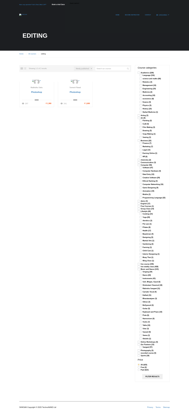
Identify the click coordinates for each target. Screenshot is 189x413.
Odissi (146, 302)
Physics (147, 105)
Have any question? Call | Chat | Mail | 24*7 (33, 4)
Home (117, 15)
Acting (144, 115)
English (145, 204)
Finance (147, 143)
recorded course (148, 353)
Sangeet (147, 347)
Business (146, 141)
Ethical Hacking (150, 181)
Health (147, 231)
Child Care (148, 251)
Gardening (148, 244)
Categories (163, 15)
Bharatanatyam (150, 298)
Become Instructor (132, 15)
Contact (148, 15)
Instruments (149, 278)
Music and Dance (150, 269)
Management (149, 85)
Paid (144, 370)
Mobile (146, 194)
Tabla (146, 325)
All (144, 365)
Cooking (148, 214)
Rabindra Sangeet (151, 288)
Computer (146, 165)
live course (147, 264)
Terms (158, 407)
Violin (146, 322)
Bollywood (148, 305)
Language (149, 75)
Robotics (147, 82)
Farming (147, 247)
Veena (146, 335)
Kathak (147, 295)
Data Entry (148, 174)
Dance (147, 275)
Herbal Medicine (150, 112)
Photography (147, 350)
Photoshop (36, 92)
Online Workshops (149, 342)
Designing (148, 237)
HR (145, 157)
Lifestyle (146, 211)
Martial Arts (148, 241)
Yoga (146, 217)
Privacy (150, 407)
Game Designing (150, 188)
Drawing (147, 131)
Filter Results (152, 377)
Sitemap (166, 407)
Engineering (149, 89)
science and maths (152, 79)
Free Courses (147, 206)
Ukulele (147, 339)
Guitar (146, 308)
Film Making (149, 127)
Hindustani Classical (152, 285)
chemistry (146, 160)
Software (148, 168)
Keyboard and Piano (152, 312)
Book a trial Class (58, 4)
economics (148, 99)
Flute (146, 315)
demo (144, 201)
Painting (147, 121)
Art (143, 118)
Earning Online (150, 153)
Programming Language (154, 198)
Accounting (149, 95)
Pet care (147, 224)
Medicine (147, 92)
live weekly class (149, 267)
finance (147, 102)
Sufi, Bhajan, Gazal (151, 282)
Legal (146, 150)
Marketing (148, 146)
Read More (37, 80)
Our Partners (147, 344)
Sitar (146, 329)
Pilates (146, 227)
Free (144, 367)
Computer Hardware (152, 171)
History (147, 109)
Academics (147, 73)
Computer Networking (153, 184)
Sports (145, 356)
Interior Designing (151, 254)
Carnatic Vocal (149, 292)
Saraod (147, 332)
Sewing (147, 137)
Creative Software (151, 178)
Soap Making (149, 134)
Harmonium (148, 319)
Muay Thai (148, 257)
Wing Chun (148, 261)
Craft (146, 124)
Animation (148, 191)
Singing (147, 272)
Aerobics (147, 221)
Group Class (147, 209)
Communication (148, 162)
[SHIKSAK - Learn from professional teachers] (23, 16)
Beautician (148, 234)
